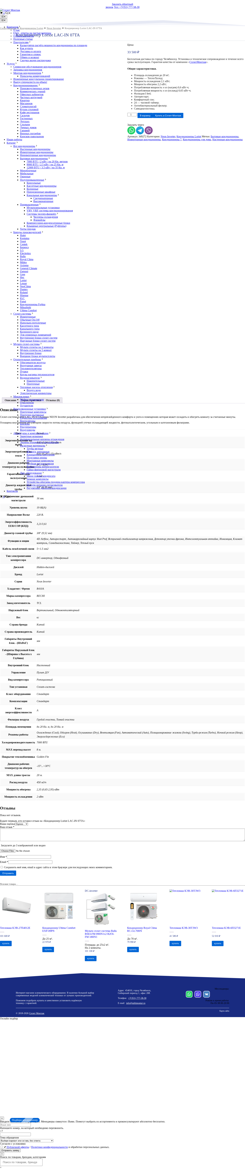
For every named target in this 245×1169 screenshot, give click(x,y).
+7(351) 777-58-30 (137, 998)
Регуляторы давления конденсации (46, 488)
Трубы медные (35, 448)
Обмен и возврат (29, 57)
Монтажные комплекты (40, 460)
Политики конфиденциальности (49, 1147)
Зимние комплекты (37, 479)
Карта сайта (224, 1011)
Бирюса (24, 247)
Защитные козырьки (31, 436)
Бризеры (25, 423)
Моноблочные (28, 170)
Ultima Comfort (28, 310)
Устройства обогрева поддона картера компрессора (56, 482)
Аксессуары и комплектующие (30, 433)
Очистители (27, 402)
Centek (24, 244)
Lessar (23, 283)
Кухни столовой (29, 109)
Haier (23, 235)
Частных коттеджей (31, 97)
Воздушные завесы (31, 365)
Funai (23, 301)
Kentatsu (24, 238)
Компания (12, 27)
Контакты (12, 491)
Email (4, 862)
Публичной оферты (18, 1147)
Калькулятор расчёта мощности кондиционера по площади (53, 45)
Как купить (26, 48)
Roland (24, 292)
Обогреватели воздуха (33, 362)
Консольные (34, 182)
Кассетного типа (29, 325)
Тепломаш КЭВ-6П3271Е (226, 927)
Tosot (23, 241)
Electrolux (25, 253)
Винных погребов (30, 133)
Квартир (25, 100)
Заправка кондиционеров (27, 69)
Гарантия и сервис (30, 54)
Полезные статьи (23, 39)
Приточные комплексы (33, 411)
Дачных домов (28, 127)
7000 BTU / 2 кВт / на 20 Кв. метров (47, 161)
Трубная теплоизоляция (40, 463)
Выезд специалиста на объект (30, 82)
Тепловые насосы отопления (36, 387)
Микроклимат (21, 396)
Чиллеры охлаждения (45, 217)
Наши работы (14, 139)
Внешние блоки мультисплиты (37, 356)
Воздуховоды (27, 430)
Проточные (33, 383)
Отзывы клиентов (23, 36)
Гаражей (25, 130)
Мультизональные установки (43, 207)
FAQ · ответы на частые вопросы (32, 33)
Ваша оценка (7, 823)
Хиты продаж (28, 229)
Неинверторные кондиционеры (38, 155)
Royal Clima (26, 259)
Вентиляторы (27, 420)
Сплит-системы (22, 313)
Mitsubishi (25, 307)
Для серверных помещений (35, 334)
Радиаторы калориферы (33, 417)
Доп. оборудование (31, 473)
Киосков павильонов (32, 136)
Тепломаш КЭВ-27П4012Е (15, 927)
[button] (8, 13)
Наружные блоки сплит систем (38, 340)
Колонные (32, 188)
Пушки (24, 371)
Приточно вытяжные (32, 414)
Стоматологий (28, 106)
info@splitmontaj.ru (135, 1003)
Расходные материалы (32, 445)
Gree (22, 274)
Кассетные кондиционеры (41, 185)
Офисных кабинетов (32, 94)
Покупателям (20, 42)
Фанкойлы (39, 220)
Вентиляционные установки (29, 408)
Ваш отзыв (7, 827)
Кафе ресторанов (29, 112)
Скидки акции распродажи (35, 60)
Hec (22, 277)
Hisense (24, 295)
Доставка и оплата (30, 51)
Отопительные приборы (27, 359)
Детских (25, 121)
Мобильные (27, 173)
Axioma (24, 265)
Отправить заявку (10, 1150)
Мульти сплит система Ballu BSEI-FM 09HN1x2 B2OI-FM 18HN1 (101, 933)
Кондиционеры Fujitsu (32, 304)
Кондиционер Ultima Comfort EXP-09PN (58, 929)
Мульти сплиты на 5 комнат (36, 350)
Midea (23, 262)
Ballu (23, 256)
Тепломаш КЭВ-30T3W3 (184, 927)
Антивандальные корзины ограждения (42, 439)
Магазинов (26, 103)
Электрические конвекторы (36, 393)
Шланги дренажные (38, 451)
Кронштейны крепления (40, 454)
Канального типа (30, 328)
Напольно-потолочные (33, 322)
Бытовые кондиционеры (34, 158)
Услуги (11, 63)
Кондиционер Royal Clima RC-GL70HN (142, 929)
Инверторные (28, 316)
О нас (16, 30)
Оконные (25, 176)
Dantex (24, 289)
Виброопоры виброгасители (43, 466)
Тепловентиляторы (31, 368)
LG (22, 250)
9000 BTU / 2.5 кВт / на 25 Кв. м (45, 164)
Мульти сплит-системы (26, 344)
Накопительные (36, 380)
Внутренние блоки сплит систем (38, 337)
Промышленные (29, 204)
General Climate (28, 268)
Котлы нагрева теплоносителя (37, 374)
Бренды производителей (27, 232)
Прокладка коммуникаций (35, 76)
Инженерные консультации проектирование (38, 79)
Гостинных (26, 118)
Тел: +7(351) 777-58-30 (127, 7)
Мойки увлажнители (32, 399)
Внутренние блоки (31, 353)
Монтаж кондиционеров (27, 73)
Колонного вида (29, 331)
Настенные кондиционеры (35, 149)
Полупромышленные (32, 179)
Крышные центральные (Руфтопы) (46, 226)
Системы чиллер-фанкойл (41, 213)
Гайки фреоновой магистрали (44, 469)
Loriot (23, 280)
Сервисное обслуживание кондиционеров (37, 66)
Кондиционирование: (25, 85)
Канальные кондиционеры (42, 195)
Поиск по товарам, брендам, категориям (23, 1157)
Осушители (26, 405)
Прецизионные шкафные (41, 191)
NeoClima (25, 286)
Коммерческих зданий (32, 91)
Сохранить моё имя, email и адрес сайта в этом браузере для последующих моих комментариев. (58, 867)
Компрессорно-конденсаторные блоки (48, 223)
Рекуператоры (28, 427)
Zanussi (24, 271)
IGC (22, 298)
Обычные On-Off (30, 319)
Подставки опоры (37, 457)
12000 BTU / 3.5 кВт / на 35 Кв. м (46, 167)
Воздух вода (34, 390)
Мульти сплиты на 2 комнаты (37, 347)
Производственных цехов (34, 88)
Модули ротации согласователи (45, 485)
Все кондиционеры (24, 146)
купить (5, 943)
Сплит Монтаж (36, 1013)
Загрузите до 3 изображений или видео (23, 845)
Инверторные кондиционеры (36, 152)
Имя (3, 856)
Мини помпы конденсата (41, 476)
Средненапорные (43, 198)
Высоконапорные (43, 201)
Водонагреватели (30, 377)
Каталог (11, 142)
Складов (25, 115)
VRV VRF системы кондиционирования (50, 210)
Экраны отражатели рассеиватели (39, 442)
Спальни (25, 124)
